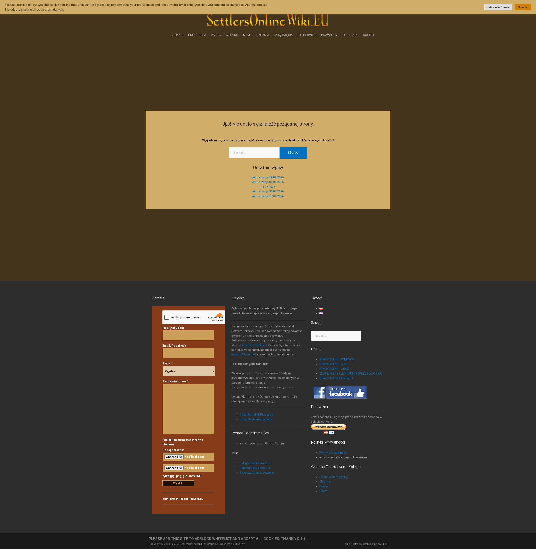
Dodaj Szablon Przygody (256, 419)
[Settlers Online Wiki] (268, 19)
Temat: (167, 363)
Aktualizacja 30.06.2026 (268, 191)
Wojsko (232, 35)
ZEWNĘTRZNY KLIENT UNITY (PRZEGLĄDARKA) (350, 373)
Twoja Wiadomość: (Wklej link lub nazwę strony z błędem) (182, 413)
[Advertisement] (268, 73)
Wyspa (216, 35)
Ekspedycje (307, 35)
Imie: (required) (173, 328)
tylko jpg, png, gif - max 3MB (182, 476)
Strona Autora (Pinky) (333, 477)
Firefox (324, 486)
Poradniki (350, 35)
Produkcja (197, 35)
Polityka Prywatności (333, 452)
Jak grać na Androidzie (255, 463)
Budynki (177, 35)
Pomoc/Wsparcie (243, 354)
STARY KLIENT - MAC (333, 364)
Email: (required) (174, 345)
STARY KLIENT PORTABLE (336, 378)
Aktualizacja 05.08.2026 (268, 182)
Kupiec (368, 35)
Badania (262, 35)
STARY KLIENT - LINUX (334, 369)
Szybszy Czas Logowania (257, 472)
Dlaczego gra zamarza (255, 467)
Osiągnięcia (283, 35)
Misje (247, 35)
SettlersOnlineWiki (191, 543)
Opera (323, 491)
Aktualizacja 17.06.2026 (268, 196)
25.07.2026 (268, 187)
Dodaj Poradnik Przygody (256, 414)
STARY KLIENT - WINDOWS (336, 359)
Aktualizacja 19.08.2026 (268, 177)
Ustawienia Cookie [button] (498, 7)
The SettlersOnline (254, 345)
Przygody (329, 35)
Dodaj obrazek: (173, 450)
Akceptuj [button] (523, 7)
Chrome (324, 481)
